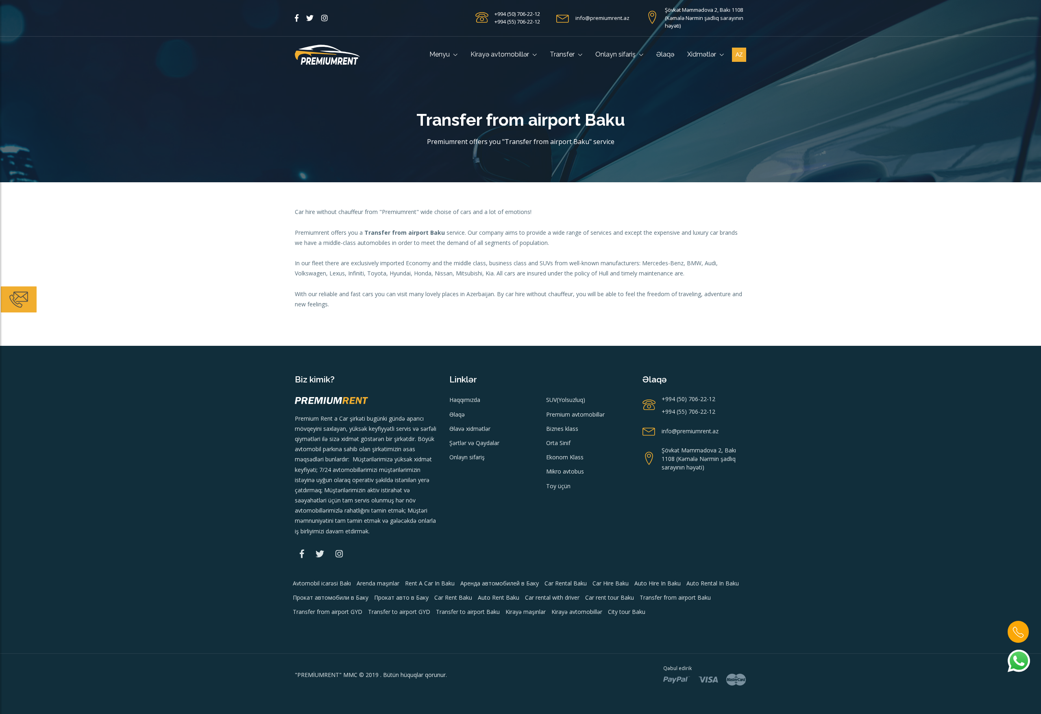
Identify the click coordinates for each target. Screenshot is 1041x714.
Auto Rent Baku (498, 597)
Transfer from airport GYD (327, 612)
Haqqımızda (464, 400)
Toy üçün (558, 486)
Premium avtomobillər (575, 414)
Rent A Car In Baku (430, 583)
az (739, 54)
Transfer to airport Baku (468, 612)
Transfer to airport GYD (399, 612)
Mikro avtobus (565, 471)
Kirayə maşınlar (525, 612)
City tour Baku (626, 612)
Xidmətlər (702, 54)
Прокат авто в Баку (401, 597)
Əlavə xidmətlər (469, 428)
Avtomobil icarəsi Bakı (322, 583)
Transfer (563, 54)
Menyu (440, 54)
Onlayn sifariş (616, 54)
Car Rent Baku (453, 597)
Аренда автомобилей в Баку (499, 583)
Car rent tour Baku (609, 597)
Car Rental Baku (565, 583)
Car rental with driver (552, 597)
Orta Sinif (558, 443)
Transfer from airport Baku (675, 597)
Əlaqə (665, 54)
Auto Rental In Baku (712, 583)
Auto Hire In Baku (657, 583)
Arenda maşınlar (378, 583)
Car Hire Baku (610, 583)
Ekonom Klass (565, 457)
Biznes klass (562, 428)
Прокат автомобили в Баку (330, 597)
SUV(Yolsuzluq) (565, 400)
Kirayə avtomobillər (500, 54)
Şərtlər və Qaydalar (474, 443)
